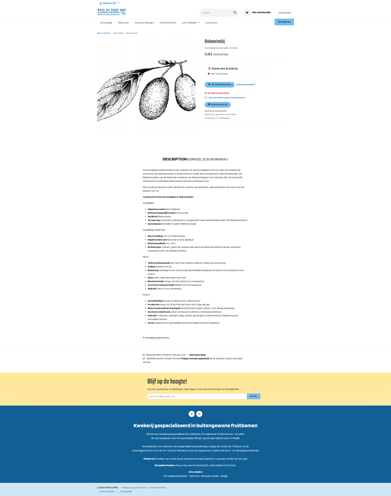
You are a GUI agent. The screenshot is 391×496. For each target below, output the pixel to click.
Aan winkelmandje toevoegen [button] (221, 84)
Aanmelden (284, 12)
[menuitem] (106, 22)
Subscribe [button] (253, 396)
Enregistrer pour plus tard (219, 104)
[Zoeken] (235, 13)
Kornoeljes (118, 33)
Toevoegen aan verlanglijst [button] (245, 84)
